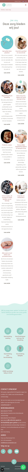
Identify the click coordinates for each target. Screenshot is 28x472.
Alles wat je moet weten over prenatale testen (7, 254)
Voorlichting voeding (8, 337)
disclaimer (3, 466)
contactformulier (5, 405)
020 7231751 (4, 413)
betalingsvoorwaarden (5, 468)
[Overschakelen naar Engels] (26, 1)
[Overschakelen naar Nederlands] (23, 1)
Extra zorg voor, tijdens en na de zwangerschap (21, 97)
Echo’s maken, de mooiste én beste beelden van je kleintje (7, 198)
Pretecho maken (7, 145)
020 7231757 (4, 411)
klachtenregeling (18, 466)
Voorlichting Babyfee (20, 354)
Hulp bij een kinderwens (21, 196)
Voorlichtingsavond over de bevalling (20, 338)
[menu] (25, 5)
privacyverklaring (18, 468)
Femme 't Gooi (18, 1)
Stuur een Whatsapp (23, 467)
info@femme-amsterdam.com (8, 442)
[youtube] (16, 451)
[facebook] (3, 451)
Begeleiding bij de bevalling (7, 96)
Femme (3, 9)
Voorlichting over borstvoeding (8, 355)
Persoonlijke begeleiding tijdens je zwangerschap (21, 146)
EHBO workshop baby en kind (8, 372)
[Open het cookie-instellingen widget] (2, 469)
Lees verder (7, 72)
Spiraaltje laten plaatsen (7, 52)
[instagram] (10, 451)
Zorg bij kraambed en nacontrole (21, 52)
